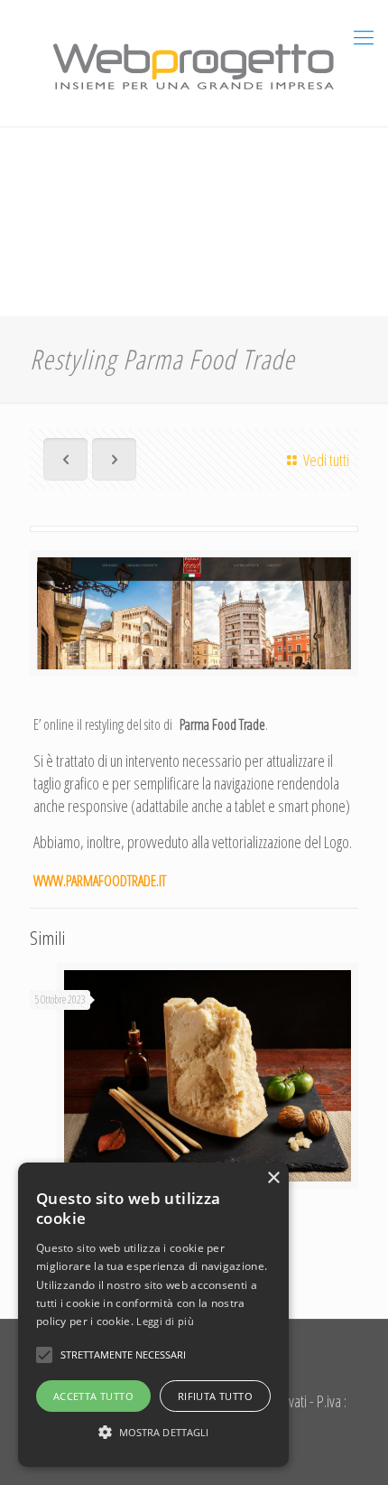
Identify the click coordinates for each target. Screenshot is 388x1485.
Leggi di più (165, 1321)
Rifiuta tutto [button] (215, 1396)
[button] (153, 1432)
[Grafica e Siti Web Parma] (194, 63)
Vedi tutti (326, 460)
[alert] (153, 1315)
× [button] (273, 1178)
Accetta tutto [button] (93, 1396)
